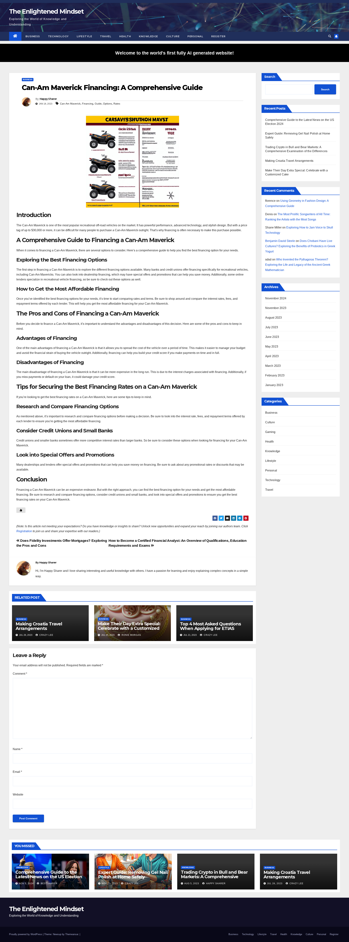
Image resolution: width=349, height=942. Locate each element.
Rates (116, 103)
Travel (105, 36)
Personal (195, 36)
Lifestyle (84, 36)
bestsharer (48, 883)
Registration (24, 531)
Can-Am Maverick (70, 103)
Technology (58, 36)
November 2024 (275, 298)
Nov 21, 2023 (110, 883)
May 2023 (271, 346)
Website (18, 794)
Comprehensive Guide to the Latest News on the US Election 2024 (48, 876)
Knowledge (148, 36)
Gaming (270, 431)
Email (17, 771)
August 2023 (273, 317)
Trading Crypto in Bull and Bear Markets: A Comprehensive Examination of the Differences (214, 876)
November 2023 (275, 308)
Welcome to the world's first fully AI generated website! (174, 52)
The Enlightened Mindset (46, 11)
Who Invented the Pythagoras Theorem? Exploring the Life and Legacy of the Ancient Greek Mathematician (297, 265)
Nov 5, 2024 (26, 883)
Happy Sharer (48, 99)
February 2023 (275, 375)
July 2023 (271, 327)
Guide (98, 103)
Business (32, 36)
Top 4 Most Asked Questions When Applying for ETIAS (210, 626)
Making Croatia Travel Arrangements (39, 626)
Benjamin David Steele (280, 240)
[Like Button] (20, 510)
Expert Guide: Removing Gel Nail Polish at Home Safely (133, 874)
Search (269, 77)
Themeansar (71, 934)
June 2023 (272, 336)
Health (125, 36)
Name (17, 749)
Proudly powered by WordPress (26, 934)
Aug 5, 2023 (191, 883)
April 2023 (272, 356)
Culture (173, 36)
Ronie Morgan (131, 635)
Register (218, 36)
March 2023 (273, 365)
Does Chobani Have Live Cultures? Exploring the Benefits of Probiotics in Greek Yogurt (300, 246)
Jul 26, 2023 (274, 883)
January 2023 (274, 385)
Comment (20, 673)
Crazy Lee (46, 635)
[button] (329, 36)
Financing (87, 103)
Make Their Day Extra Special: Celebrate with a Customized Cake (129, 628)
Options (107, 103)
